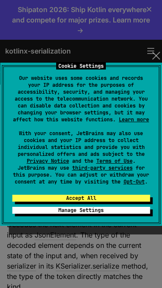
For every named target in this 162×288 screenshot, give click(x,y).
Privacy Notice (48, 161)
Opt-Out (134, 181)
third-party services (102, 168)
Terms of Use (114, 161)
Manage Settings (81, 210)
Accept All (81, 198)
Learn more (134, 119)
